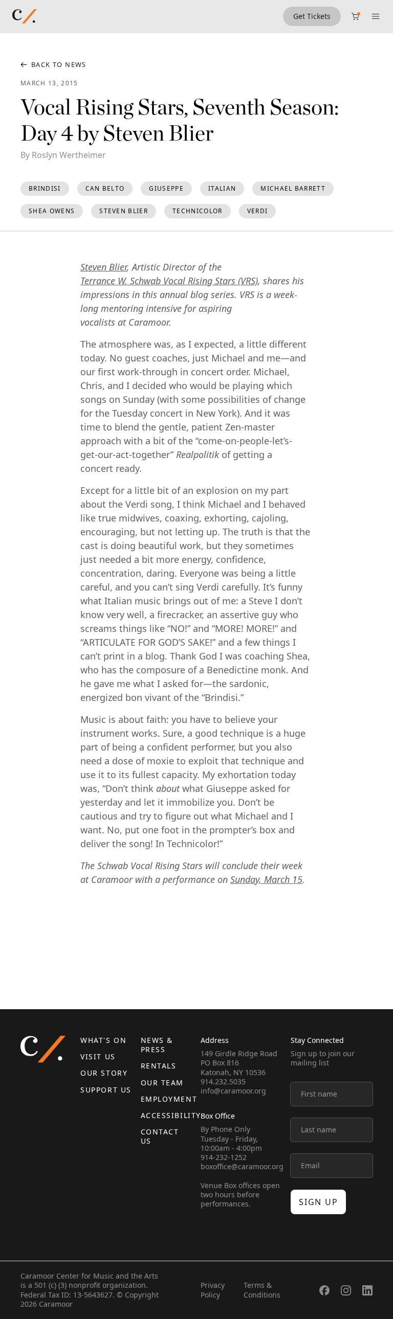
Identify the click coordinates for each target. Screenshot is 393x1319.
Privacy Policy (213, 1289)
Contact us (160, 1136)
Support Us (105, 1090)
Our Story (103, 1073)
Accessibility (171, 1115)
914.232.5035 (223, 1081)
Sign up (318, 1202)
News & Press (157, 1044)
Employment (169, 1099)
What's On (103, 1040)
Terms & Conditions (262, 1289)
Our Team (162, 1082)
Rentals (159, 1066)
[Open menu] (375, 16)
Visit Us (97, 1056)
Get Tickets (312, 16)
